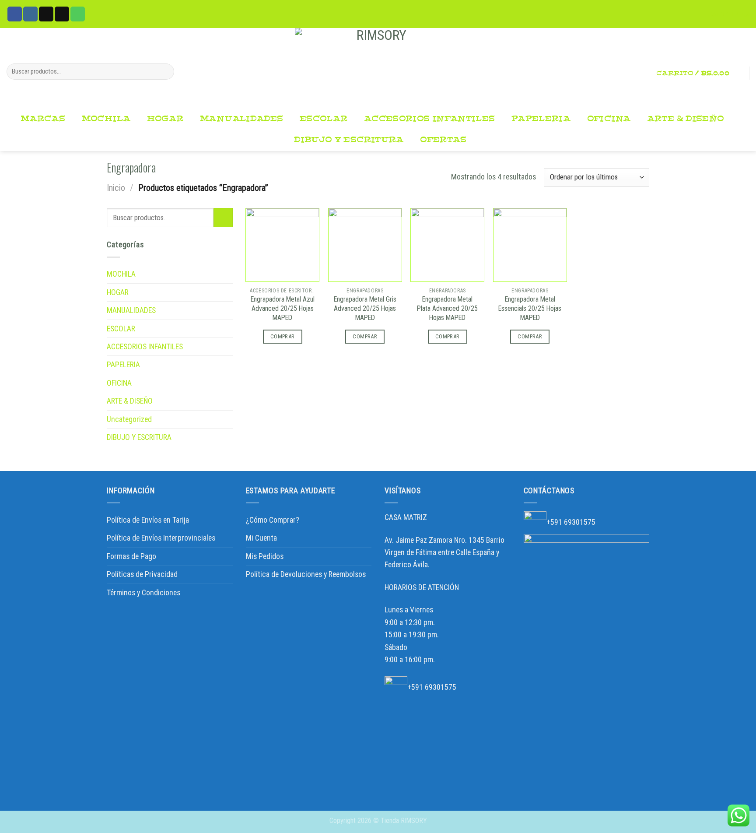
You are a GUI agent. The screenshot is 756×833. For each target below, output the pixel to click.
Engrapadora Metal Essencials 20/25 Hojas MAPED (529, 308)
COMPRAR (282, 336)
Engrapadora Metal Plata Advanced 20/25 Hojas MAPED (447, 308)
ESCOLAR (324, 119)
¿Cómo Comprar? (272, 520)
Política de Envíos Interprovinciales (161, 538)
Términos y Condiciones (143, 592)
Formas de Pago (131, 556)
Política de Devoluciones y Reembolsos (306, 574)
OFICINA (609, 119)
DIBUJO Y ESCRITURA (348, 140)
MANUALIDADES (241, 119)
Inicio (116, 188)
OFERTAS (443, 140)
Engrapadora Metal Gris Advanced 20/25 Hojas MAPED (365, 308)
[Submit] (165, 71)
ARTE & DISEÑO (685, 119)
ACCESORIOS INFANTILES (429, 119)
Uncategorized (129, 419)
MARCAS (43, 119)
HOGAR (165, 119)
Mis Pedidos (265, 556)
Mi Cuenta (261, 538)
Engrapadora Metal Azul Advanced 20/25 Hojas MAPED (283, 308)
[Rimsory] (378, 68)
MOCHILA (106, 119)
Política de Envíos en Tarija (148, 520)
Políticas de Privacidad (142, 574)
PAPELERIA (540, 119)
